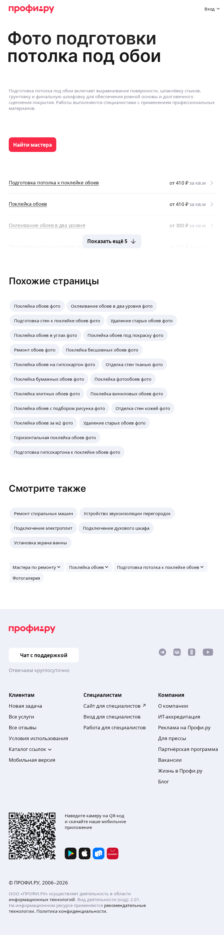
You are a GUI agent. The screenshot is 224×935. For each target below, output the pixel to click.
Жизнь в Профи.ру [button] (180, 770)
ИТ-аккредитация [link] (179, 716)
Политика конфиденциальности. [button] (71, 911)
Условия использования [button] (38, 738)
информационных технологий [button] (42, 899)
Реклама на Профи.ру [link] (184, 727)
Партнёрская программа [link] (188, 749)
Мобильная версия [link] (32, 759)
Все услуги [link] (21, 716)
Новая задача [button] (25, 705)
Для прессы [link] (172, 738)
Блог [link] (163, 781)
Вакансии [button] (170, 759)
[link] (32, 144)
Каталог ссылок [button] (27, 749)
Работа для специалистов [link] (114, 727)
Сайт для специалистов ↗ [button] (114, 705)
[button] (37, 306)
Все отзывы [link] (22, 727)
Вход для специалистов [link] (112, 716)
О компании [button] (173, 705)
